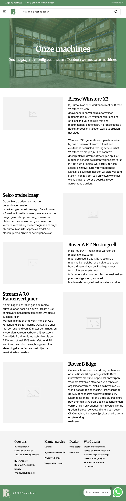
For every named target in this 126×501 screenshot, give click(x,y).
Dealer (73, 442)
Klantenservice (54, 442)
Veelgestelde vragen (53, 463)
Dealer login (74, 452)
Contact (48, 446)
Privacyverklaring (52, 458)
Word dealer (117, 2)
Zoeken (116, 11)
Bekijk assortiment (4, 11)
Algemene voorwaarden (55, 452)
